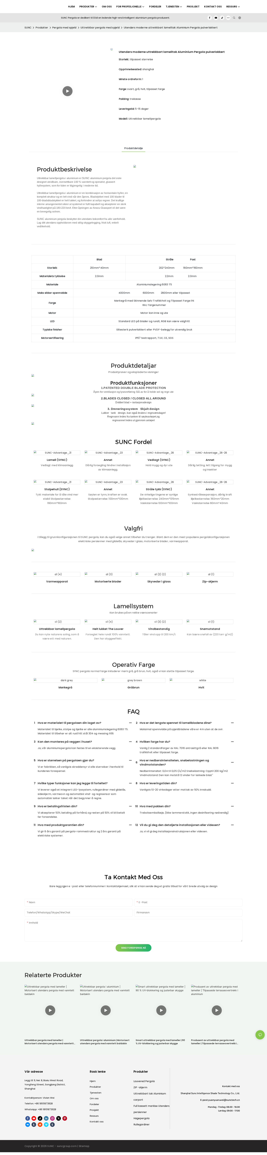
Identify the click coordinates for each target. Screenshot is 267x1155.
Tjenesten (95, 1092)
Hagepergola (141, 1118)
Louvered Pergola (144, 1081)
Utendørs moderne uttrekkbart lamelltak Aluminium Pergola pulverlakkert (171, 27)
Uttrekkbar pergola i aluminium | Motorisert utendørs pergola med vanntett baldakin (104, 1042)
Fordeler (94, 1104)
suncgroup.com (67, 1146)
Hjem (93, 1081)
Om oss (94, 1098)
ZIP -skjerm (140, 1087)
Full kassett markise (146, 1106)
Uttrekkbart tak (143, 1093)
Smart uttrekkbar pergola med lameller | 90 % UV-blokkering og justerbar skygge (160, 1042)
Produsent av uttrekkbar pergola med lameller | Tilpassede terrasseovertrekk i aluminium (214, 1042)
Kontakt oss (97, 1121)
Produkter (42, 27)
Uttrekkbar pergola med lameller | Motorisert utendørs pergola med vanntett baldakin (49, 1042)
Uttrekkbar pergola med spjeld (100, 27)
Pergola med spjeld (64, 27)
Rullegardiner (142, 1124)
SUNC (28, 27)
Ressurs (94, 1115)
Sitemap (84, 1146)
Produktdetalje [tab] (133, 148)
